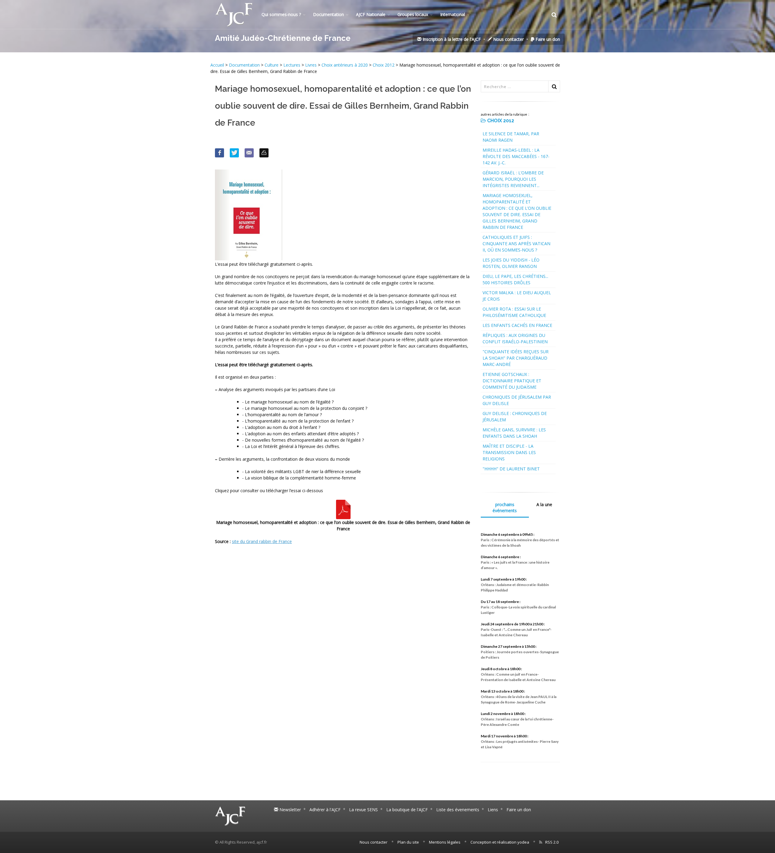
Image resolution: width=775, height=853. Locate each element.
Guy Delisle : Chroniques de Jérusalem (515, 416)
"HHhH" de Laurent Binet (511, 469)
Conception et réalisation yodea (499, 842)
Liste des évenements (457, 809)
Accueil (217, 65)
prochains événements (505, 507)
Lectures (291, 65)
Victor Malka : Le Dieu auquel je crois (517, 296)
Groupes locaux (412, 14)
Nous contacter (508, 39)
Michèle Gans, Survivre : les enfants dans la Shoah (514, 433)
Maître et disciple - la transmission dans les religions (509, 452)
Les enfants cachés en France (517, 325)
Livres (311, 65)
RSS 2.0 (552, 842)
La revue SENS (363, 809)
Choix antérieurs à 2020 (345, 65)
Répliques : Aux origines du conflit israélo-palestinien (515, 338)
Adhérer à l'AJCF (325, 809)
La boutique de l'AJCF (407, 809)
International (452, 14)
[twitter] (234, 152)
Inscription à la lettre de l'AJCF (451, 39)
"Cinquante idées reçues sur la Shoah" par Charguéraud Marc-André (516, 358)
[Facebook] (219, 152)
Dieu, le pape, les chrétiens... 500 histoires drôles (515, 279)
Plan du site (408, 842)
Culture (272, 65)
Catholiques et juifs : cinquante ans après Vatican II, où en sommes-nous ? (516, 243)
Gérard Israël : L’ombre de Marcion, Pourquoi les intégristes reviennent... (513, 179)
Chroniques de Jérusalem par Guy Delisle (517, 400)
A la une (544, 504)
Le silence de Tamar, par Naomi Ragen (511, 137)
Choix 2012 (383, 65)
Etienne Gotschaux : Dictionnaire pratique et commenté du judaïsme (512, 380)
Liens (493, 809)
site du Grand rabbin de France (262, 541)
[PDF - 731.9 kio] (343, 509)
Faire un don (547, 39)
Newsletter (289, 809)
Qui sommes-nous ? (281, 14)
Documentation (328, 14)
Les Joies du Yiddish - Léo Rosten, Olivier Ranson (511, 263)
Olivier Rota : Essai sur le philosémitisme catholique (514, 312)
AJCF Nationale (370, 14)
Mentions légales (444, 842)
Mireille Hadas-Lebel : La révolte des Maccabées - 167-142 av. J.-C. (516, 156)
